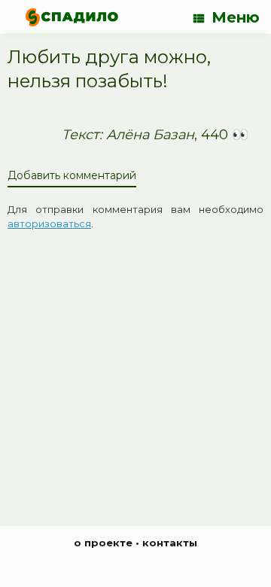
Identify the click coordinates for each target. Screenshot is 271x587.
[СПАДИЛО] (72, 17)
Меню (236, 17)
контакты (169, 543)
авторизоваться (49, 223)
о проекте (103, 543)
